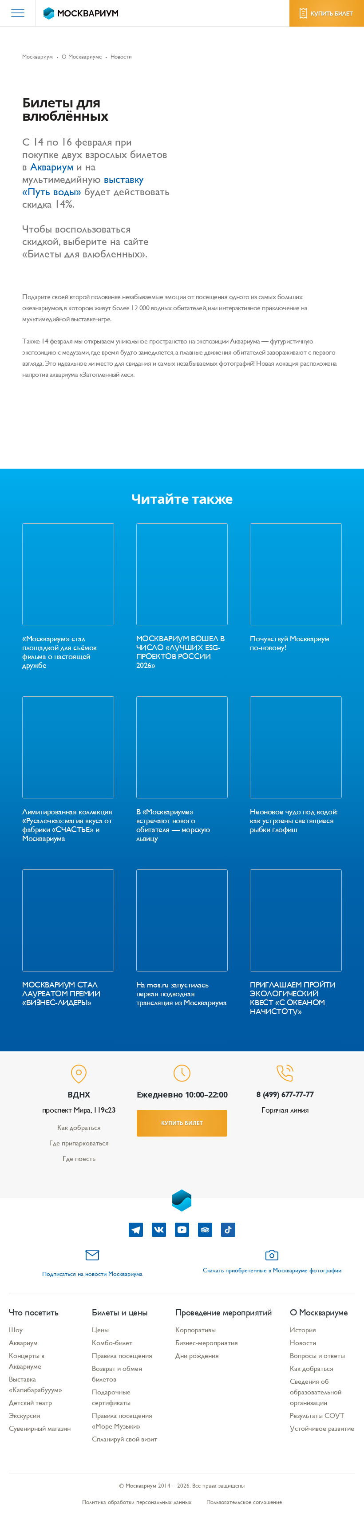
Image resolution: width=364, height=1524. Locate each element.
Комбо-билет (112, 1342)
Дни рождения (197, 1355)
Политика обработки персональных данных (137, 1502)
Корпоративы (195, 1330)
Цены (100, 1330)
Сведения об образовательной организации (315, 1392)
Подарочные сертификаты (111, 1397)
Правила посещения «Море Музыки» (122, 1420)
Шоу (16, 1330)
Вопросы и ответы (317, 1355)
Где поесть (79, 1158)
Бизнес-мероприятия (206, 1342)
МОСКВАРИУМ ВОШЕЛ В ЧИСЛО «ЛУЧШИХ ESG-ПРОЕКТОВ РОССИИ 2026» (180, 652)
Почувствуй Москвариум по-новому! (289, 643)
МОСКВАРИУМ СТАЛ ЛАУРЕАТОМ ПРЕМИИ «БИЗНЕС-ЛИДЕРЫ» (61, 993)
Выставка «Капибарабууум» (35, 1384)
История (303, 1330)
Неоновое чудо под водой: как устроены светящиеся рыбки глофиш (293, 820)
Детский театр (30, 1402)
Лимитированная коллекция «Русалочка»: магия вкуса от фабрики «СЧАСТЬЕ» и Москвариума (67, 825)
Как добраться (79, 1127)
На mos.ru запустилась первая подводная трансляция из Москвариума (181, 993)
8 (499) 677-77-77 (285, 1094)
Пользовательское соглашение (244, 1502)
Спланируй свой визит (124, 1439)
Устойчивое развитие (322, 1428)
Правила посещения (122, 1355)
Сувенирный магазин (40, 1428)
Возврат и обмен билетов (117, 1373)
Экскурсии (24, 1415)
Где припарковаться (79, 1143)
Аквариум (51, 167)
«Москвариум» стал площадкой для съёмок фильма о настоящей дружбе (59, 652)
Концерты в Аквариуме (26, 1360)
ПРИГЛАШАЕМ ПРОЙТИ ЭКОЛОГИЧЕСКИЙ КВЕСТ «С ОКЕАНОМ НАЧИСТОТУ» (292, 998)
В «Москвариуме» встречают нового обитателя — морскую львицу (173, 825)
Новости (303, 1342)
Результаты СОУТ (317, 1415)
